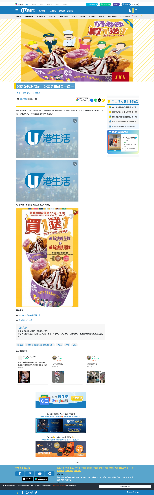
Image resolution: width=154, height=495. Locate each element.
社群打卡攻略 (106, 4)
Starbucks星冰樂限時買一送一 (30, 315)
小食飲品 (36, 93)
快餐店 (60, 345)
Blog (57, 4)
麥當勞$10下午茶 (25, 320)
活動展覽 (60, 468)
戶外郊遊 (69, 470)
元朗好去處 (103, 468)
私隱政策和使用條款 (59, 486)
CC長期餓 (23, 99)
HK (27, 4)
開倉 (72, 468)
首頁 (18, 93)
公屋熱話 (53, 11)
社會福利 (77, 470)
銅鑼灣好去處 (92, 468)
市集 (67, 468)
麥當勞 (20, 345)
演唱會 (18, 16)
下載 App (127, 4)
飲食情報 (26, 93)
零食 (67, 345)
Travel (34, 4)
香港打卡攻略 (125, 16)
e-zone (65, 4)
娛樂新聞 (62, 11)
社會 (131, 468)
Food (41, 4)
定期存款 (70, 11)
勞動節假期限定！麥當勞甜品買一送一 (40, 345)
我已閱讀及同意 (125, 486)
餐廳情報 (60, 470)
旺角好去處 (123, 468)
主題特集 (137, 16)
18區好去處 (112, 16)
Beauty (49, 4)
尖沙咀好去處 (80, 468)
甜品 (74, 345)
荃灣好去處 (113, 468)
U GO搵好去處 (93, 4)
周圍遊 (101, 16)
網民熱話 (60, 477)
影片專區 (92, 16)
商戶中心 (116, 4)
